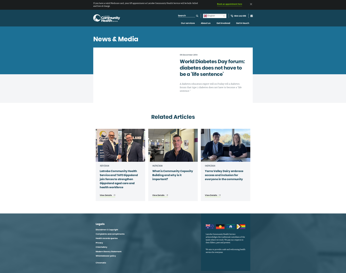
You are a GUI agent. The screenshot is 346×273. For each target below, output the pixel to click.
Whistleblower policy (106, 256)
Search (197, 16)
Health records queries (107, 238)
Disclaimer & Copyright (107, 230)
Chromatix (101, 263)
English (211, 16)
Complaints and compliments (110, 234)
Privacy (99, 243)
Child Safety (101, 247)
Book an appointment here (229, 4)
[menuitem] (188, 24)
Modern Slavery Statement (109, 252)
